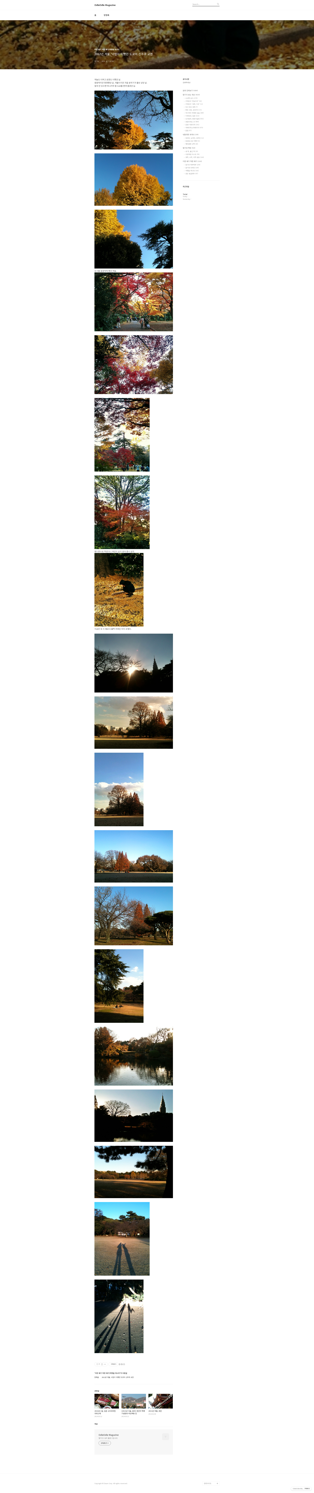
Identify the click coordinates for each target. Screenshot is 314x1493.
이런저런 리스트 (192, 154)
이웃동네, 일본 (192, 116)
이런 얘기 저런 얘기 (192, 161)
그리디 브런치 (208, 1479)
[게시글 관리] (105, 1364)
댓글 (96, 1424)
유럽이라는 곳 (192, 122)
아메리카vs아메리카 (194, 127)
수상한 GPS (191, 98)
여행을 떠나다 (192, 170)
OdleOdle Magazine (105, 5)
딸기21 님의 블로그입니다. (108, 1438)
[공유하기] (102, 1364)
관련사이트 (207, 1483)
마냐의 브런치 (208, 1475)
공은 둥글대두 (191, 173)
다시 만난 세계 (191, 107)
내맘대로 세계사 (190, 134)
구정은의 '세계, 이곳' (194, 104)
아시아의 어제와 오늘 (194, 113)
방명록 (106, 15)
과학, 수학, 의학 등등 (194, 157)
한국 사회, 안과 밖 (193, 110)
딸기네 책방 (189, 148)
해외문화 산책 (191, 144)
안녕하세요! (187, 82)
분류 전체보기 (190, 90)
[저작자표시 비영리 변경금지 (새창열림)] (121, 1364)
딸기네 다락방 (192, 168)
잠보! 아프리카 (192, 124)
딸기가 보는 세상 (191, 94)
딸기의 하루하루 (192, 165)
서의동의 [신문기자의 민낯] (211, 1454)
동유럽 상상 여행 (192, 141)
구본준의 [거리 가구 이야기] (211, 1462)
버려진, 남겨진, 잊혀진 (194, 138)
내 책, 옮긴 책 (191, 151)
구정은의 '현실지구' (193, 101)
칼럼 (188, 130)
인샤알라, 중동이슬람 (194, 119)
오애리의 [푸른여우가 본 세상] (211, 1470)
